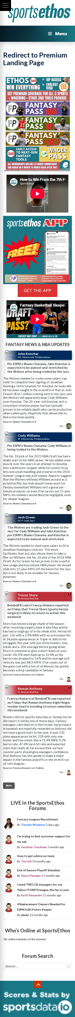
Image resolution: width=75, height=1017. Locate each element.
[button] (5, 5)
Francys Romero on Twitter (28, 674)
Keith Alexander (31, 895)
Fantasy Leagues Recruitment (37, 819)
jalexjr (25, 915)
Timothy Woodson (33, 824)
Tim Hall (26, 861)
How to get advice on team (36, 856)
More (9, 785)
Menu (61, 33)
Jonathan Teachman (34, 847)
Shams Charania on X (24, 421)
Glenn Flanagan (31, 875)
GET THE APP (37, 290)
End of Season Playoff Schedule (38, 870)
